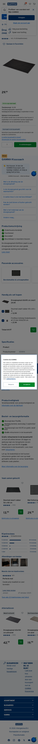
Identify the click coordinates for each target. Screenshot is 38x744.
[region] (19, 371)
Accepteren (26, 384)
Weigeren (11, 384)
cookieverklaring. (11, 379)
